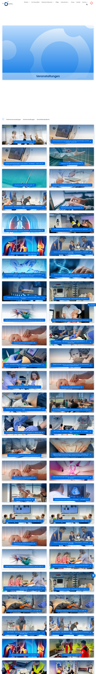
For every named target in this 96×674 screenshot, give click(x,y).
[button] (87, 4)
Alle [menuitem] (3, 119)
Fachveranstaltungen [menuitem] (29, 119)
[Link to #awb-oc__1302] (91, 4)
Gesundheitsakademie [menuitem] (43, 119)
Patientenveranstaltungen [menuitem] (13, 119)
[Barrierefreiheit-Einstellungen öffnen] (93, 575)
